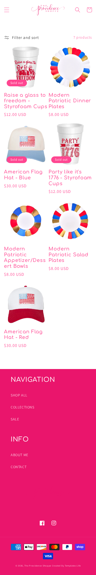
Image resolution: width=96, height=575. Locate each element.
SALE (15, 419)
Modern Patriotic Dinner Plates (70, 100)
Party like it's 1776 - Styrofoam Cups (70, 177)
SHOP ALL (19, 395)
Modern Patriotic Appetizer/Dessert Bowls (25, 257)
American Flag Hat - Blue (23, 174)
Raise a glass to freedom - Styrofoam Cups (25, 100)
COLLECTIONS (22, 407)
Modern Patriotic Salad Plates (69, 254)
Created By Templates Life (66, 565)
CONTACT (18, 466)
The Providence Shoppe (37, 565)
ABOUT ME (19, 454)
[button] (7, 10)
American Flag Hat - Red (23, 334)
